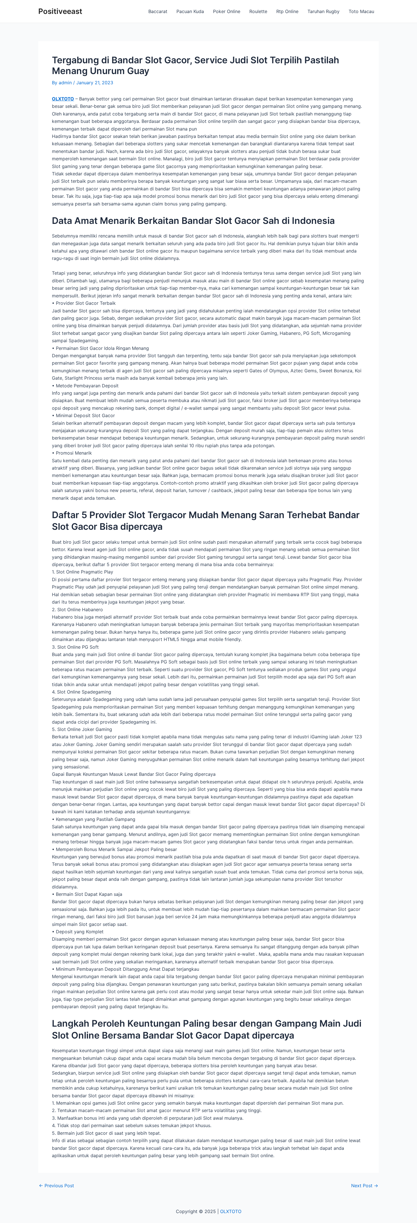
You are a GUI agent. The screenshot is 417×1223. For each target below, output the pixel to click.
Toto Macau (361, 11)
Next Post (364, 1185)
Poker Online (226, 11)
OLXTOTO (63, 99)
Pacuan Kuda (190, 11)
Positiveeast (60, 11)
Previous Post (56, 1185)
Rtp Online (287, 11)
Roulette (258, 11)
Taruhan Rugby (324, 11)
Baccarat (157, 11)
